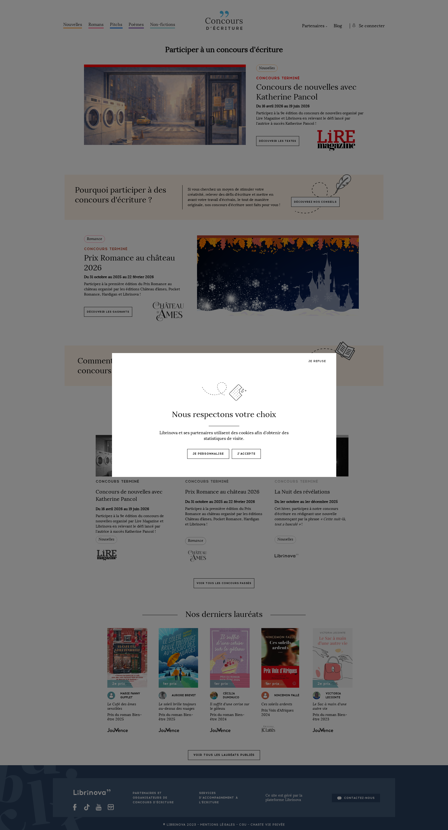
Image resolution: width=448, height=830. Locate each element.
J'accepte (246, 453)
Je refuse (317, 361)
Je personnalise (208, 453)
